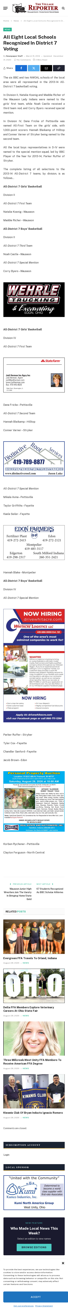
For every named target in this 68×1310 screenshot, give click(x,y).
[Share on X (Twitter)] (34, 68)
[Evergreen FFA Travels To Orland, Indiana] (34, 936)
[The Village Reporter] (36, 8)
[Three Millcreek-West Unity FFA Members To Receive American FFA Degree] (34, 1038)
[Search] (63, 8)
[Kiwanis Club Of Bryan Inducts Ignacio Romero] (34, 1091)
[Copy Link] (59, 68)
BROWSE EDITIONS (34, 1247)
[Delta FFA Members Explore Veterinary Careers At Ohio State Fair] (34, 986)
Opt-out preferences (24, 1306)
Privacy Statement (44, 1306)
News (7, 29)
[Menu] (5, 8)
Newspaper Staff (14, 56)
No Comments (24, 60)
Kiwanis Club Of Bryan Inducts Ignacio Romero (33, 1112)
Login (6, 1155)
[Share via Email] (46, 68)
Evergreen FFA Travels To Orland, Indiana (30, 958)
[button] (63, 1263)
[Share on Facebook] (21, 68)
